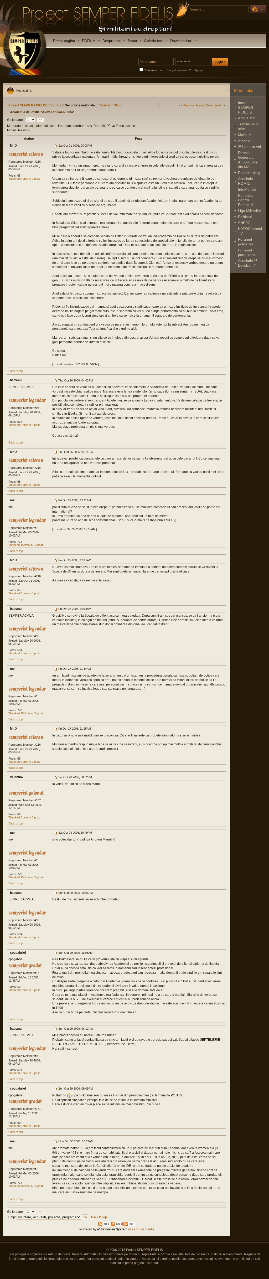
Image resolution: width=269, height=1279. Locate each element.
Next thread (213, 105)
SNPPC (244, 223)
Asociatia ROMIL (245, 181)
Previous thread (193, 105)
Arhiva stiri (246, 118)
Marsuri (244, 135)
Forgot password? (179, 70)
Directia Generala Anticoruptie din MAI (248, 160)
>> (40, 120)
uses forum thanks (140, 1229)
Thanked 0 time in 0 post (24, 178)
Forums (55, 105)
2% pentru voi (249, 147)
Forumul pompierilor (247, 252)
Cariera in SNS (110, 105)
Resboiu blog (249, 173)
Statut (132, 41)
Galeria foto (153, 41)
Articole (244, 141)
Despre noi (111, 41)
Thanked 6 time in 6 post (24, 424)
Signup (198, 70)
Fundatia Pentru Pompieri (245, 200)
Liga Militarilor (249, 211)
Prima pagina (64, 41)
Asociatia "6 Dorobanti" (247, 263)
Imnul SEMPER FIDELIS (245, 107)
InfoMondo (247, 189)
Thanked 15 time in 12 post (25, 544)
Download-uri (181, 41)
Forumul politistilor (246, 241)
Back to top (15, 371)
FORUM (89, 41)
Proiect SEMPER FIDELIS (27, 105)
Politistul (245, 217)
